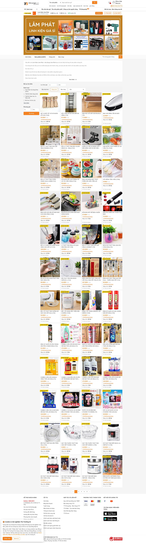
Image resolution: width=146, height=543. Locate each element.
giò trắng (92, 6)
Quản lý (16, 538)
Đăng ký (118, 3)
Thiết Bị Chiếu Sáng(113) (31, 94)
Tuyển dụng (47, 506)
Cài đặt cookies (48, 523)
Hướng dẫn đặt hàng (29, 512)
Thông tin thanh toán (49, 511)
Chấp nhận (7, 538)
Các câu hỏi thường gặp (30, 507)
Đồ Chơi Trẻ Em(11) (30, 100)
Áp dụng (31, 113)
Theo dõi (108, 13)
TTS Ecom (66, 513)
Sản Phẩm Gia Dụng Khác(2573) (31, 90)
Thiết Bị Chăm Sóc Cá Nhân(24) (30, 97)
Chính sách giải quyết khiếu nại (52, 525)
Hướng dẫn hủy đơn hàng (30, 514)
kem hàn (85, 6)
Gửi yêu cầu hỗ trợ (29, 509)
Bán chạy (61, 57)
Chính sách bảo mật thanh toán (52, 518)
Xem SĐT (117, 13)
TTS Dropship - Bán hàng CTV (72, 506)
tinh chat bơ (52, 6)
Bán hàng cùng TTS (117, 6)
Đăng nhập (119, 1)
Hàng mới (52, 57)
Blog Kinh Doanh (48, 503)
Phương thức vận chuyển (30, 517)
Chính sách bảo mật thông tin (51, 520)
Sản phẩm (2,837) (40, 57)
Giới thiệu (28, 57)
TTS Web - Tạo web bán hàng (72, 508)
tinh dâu (69, 6)
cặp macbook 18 (77, 6)
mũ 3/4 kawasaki (61, 6)
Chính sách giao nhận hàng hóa (52, 528)
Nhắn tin (99, 13)
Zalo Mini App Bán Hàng (70, 511)
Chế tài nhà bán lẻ (48, 515)
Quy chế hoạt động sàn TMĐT (72, 501)
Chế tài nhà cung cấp (49, 513)
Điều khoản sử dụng (49, 508)
